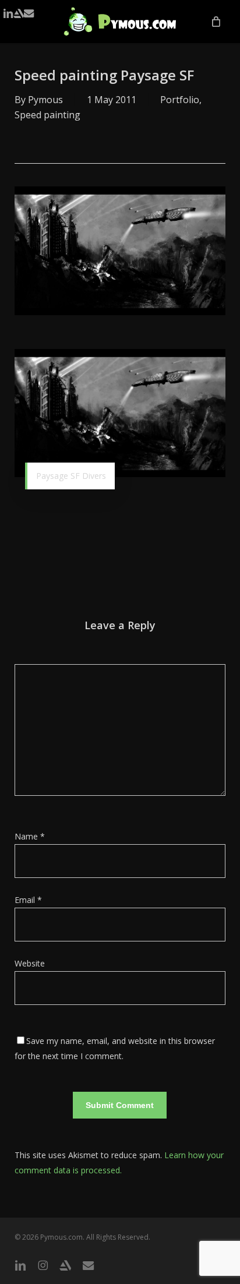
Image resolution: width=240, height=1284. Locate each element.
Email (28, 899)
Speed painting (47, 114)
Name (30, 836)
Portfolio (179, 99)
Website (30, 963)
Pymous (45, 99)
